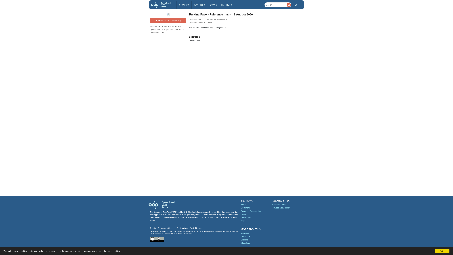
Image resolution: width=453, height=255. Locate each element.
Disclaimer (245, 243)
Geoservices (246, 217)
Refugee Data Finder (280, 207)
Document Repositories (251, 211)
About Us (245, 233)
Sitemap (244, 239)
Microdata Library (279, 204)
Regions (213, 4)
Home (243, 204)
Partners (226, 4)
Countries (199, 4)
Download (168, 20)
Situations (184, 4)
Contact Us (245, 236)
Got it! (442, 250)
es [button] (296, 4)
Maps (243, 220)
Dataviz (244, 214)
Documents (245, 207)
